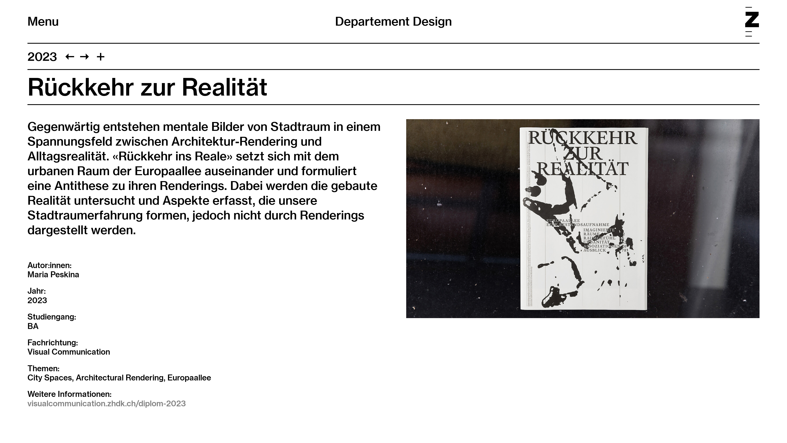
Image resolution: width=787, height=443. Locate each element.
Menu (43, 21)
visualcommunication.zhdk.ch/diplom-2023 (106, 403)
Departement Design (393, 21)
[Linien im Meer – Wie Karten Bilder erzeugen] (69, 56)
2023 (42, 56)
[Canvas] (84, 56)
